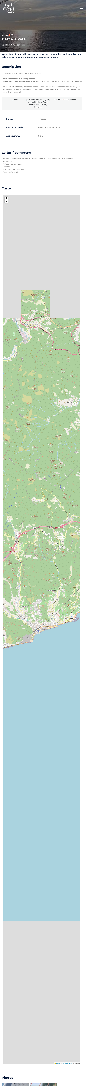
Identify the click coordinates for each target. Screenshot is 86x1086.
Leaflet (58, 1063)
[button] (6, 198)
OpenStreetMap (67, 1063)
